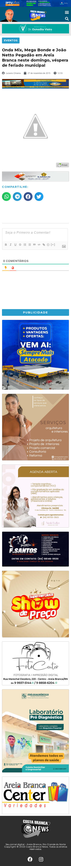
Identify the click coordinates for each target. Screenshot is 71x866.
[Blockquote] (34, 244)
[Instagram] (41, 859)
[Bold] (5, 244)
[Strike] (20, 244)
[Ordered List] (24, 244)
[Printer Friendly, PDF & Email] (62, 164)
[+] (53, 244)
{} (48, 244)
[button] (67, 12)
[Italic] (10, 244)
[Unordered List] (29, 244)
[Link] (43, 244)
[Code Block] (38, 244)
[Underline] (15, 244)
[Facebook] (30, 859)
